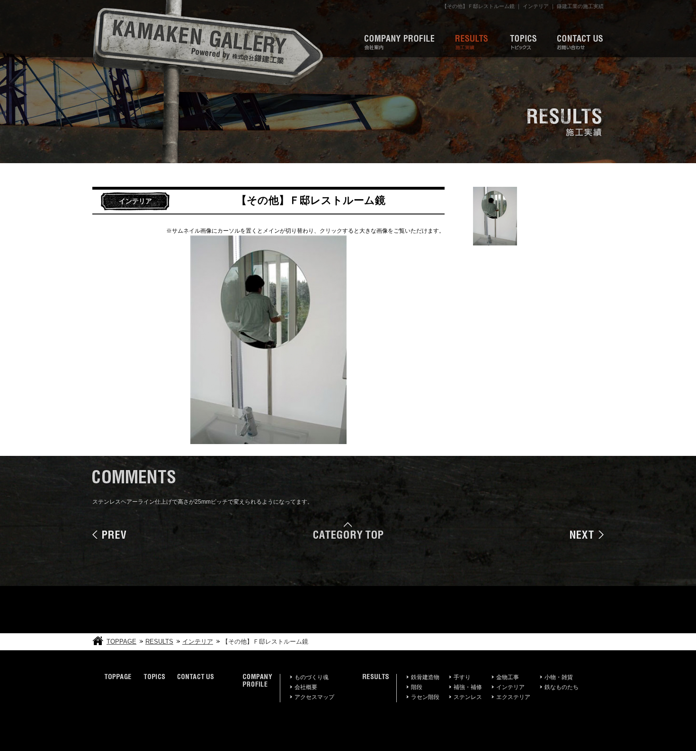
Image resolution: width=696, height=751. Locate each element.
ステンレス (468, 697)
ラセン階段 (425, 697)
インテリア (197, 641)
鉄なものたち (561, 687)
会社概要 (305, 687)
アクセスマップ (314, 697)
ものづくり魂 (311, 677)
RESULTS (159, 641)
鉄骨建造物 (425, 677)
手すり (462, 677)
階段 (416, 687)
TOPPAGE (121, 641)
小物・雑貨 (558, 677)
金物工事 (507, 677)
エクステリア (513, 697)
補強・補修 (468, 687)
